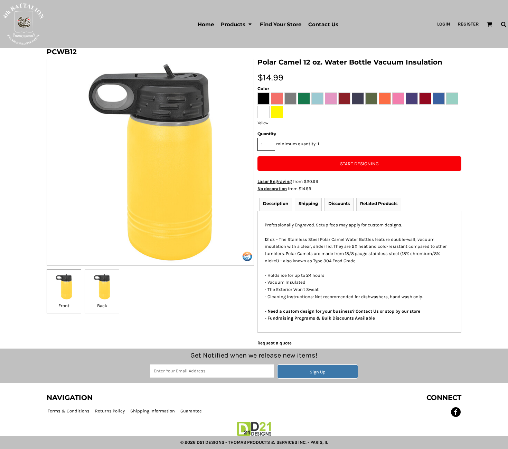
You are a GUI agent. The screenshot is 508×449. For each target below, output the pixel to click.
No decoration (272, 188)
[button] (236, 24)
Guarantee (191, 410)
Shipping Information (152, 410)
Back (102, 305)
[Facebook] (456, 412)
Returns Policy (110, 410)
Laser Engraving (274, 181)
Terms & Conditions (69, 410)
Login (443, 24)
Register (468, 24)
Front (63, 305)
